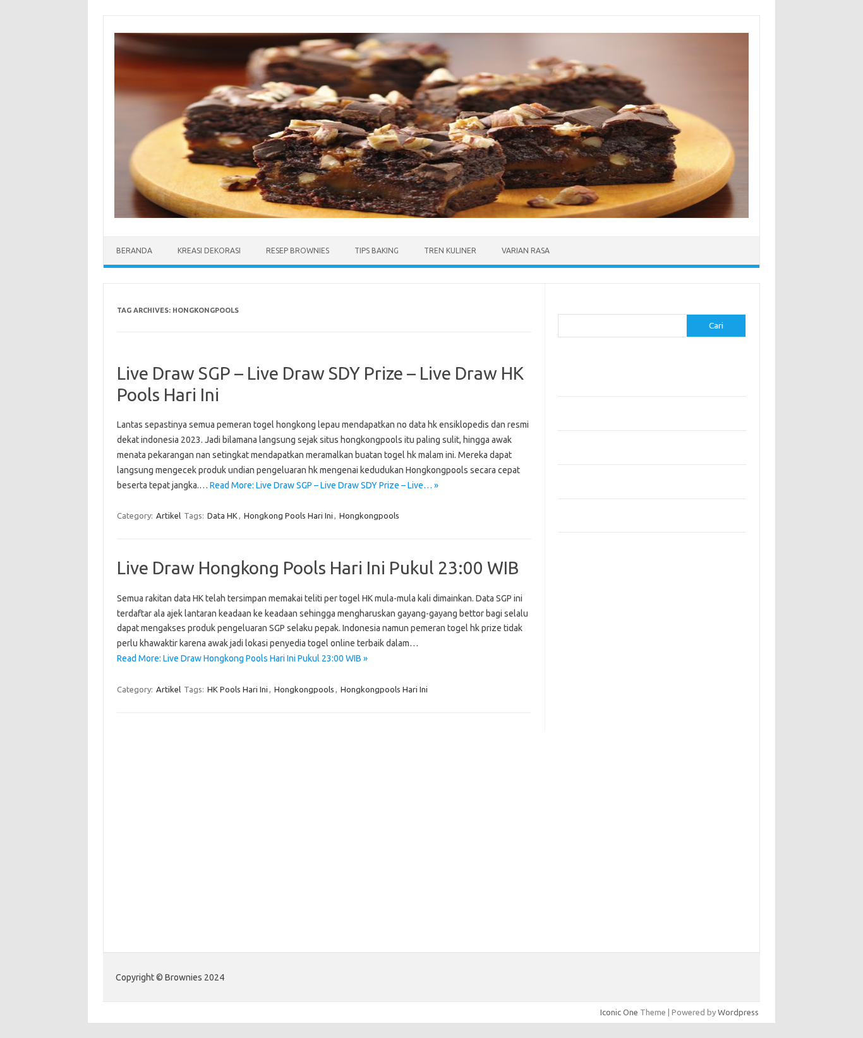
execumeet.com (594, 596)
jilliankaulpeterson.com (607, 864)
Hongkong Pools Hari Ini (288, 515)
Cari (565, 306)
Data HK (222, 515)
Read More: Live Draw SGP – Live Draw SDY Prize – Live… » (324, 485)
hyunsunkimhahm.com (605, 827)
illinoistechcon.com (599, 852)
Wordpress (738, 1012)
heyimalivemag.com (601, 815)
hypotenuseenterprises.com (618, 670)
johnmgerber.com (597, 888)
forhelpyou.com (594, 791)
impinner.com (589, 694)
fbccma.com (586, 609)
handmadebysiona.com (607, 645)
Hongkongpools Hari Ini (384, 689)
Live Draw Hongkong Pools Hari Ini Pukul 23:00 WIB (318, 567)
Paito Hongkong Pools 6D (606, 917)
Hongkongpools (369, 515)
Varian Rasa (526, 250)
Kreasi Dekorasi (209, 250)
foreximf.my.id (591, 718)
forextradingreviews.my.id (614, 742)
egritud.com (587, 778)
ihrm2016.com (591, 839)
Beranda (134, 250)
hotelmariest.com (597, 657)
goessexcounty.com (602, 633)
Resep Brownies (297, 250)
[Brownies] (431, 215)
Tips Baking (376, 250)
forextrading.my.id (599, 754)
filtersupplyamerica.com (610, 621)
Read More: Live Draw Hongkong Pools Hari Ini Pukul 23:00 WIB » (242, 658)
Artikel (168, 515)
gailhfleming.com (596, 803)
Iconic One (619, 1012)
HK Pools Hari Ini (237, 689)
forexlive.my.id (592, 730)
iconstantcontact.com (604, 682)
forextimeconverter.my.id (612, 766)
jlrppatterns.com (595, 876)
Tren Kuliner (450, 250)
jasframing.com (593, 706)
